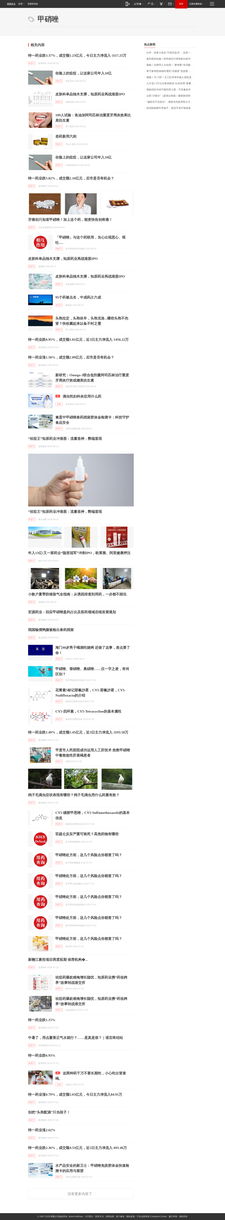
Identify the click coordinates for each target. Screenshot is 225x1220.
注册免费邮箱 (195, 4)
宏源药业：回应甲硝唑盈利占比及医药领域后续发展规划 (72, 612)
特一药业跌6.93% (41, 1055)
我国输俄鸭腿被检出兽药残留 (51, 630)
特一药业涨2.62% (41, 1130)
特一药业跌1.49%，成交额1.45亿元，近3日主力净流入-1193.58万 (78, 732)
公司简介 (89, 1216)
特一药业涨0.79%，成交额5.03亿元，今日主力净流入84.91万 (75, 1094)
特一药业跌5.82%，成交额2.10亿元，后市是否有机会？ (71, 178)
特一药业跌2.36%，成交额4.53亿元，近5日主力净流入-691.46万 (77, 1148)
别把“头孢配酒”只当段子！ (49, 1112)
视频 (59, 404)
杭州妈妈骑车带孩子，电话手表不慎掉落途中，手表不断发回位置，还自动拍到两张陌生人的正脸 (171, 108)
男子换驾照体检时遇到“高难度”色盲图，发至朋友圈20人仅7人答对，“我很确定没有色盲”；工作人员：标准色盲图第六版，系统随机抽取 (171, 71)
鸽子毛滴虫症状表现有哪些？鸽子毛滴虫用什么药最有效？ (74, 795)
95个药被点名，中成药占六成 (78, 297)
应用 (20, 4)
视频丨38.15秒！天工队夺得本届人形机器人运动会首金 (171, 77)
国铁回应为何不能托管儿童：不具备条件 (168, 89)
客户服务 (120, 1216)
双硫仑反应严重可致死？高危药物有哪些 (87, 834)
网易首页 (11, 4)
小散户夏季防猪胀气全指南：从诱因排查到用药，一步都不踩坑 (77, 594)
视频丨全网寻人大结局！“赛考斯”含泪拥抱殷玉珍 (171, 65)
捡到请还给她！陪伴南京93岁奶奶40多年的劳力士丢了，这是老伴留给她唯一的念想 (171, 59)
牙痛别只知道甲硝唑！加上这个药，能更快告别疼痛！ (70, 219)
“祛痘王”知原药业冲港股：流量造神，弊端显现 (65, 438)
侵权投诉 (183, 1216)
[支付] (161, 4)
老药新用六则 (65, 136)
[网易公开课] (138, 4)
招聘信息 (110, 1216)
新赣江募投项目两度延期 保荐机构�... (58, 959)
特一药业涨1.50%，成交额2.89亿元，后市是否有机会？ (71, 357)
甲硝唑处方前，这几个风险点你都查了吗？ (88, 855)
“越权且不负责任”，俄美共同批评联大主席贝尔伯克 (171, 102)
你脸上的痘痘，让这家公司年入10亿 (83, 73)
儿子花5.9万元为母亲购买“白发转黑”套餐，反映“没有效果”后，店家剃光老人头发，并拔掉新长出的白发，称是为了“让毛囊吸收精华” (171, 83)
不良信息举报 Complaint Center (152, 1216)
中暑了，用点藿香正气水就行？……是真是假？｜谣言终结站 (75, 1038)
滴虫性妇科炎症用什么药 (82, 396)
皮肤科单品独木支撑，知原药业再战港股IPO (90, 94)
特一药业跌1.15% (41, 1020)
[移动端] (127, 4)
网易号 (32, 63)
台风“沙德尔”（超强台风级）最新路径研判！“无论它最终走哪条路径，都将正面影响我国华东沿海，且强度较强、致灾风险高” (171, 95)
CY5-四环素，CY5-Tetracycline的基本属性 (88, 711)
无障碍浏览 (32, 4)
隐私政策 (130, 1216)
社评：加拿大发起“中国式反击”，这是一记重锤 (171, 52)
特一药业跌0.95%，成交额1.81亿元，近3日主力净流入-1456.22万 (78, 339)
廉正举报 (173, 1216)
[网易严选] (151, 4)
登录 (181, 4)
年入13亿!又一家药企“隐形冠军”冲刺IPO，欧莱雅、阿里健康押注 (79, 553)
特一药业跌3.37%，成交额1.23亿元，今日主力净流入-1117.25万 (77, 55)
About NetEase (76, 1216)
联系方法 (99, 1216)
